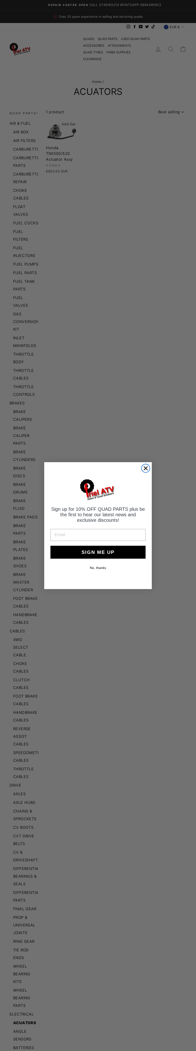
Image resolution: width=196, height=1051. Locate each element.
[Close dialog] (146, 468)
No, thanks (98, 568)
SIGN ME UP (98, 552)
